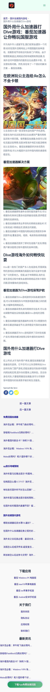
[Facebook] (6, 392)
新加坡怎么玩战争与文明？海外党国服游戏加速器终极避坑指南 (19, 555)
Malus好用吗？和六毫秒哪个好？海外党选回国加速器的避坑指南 (19, 456)
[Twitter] (11, 392)
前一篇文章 (25, 403)
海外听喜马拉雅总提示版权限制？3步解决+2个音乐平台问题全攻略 (19, 498)
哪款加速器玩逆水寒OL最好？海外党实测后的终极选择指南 (19, 523)
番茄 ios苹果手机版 (25, 590)
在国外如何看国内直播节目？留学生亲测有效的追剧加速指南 (19, 506)
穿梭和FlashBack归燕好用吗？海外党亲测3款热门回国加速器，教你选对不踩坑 (19, 432)
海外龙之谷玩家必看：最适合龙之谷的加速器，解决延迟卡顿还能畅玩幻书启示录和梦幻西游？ (19, 539)
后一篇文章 (25, 410)
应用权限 (25, 624)
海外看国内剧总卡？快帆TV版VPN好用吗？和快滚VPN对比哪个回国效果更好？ (19, 440)
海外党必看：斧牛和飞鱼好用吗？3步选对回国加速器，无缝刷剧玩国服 (19, 424)
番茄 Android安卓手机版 (25, 597)
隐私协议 (25, 618)
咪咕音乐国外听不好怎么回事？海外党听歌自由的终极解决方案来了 (19, 490)
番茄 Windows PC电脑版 (25, 578)
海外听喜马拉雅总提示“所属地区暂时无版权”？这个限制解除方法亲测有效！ (19, 474)
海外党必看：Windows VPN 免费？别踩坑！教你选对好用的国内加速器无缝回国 (19, 448)
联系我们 (25, 631)
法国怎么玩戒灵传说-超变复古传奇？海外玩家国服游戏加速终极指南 (19, 547)
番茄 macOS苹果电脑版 (25, 584)
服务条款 (25, 611)
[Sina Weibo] (16, 392)
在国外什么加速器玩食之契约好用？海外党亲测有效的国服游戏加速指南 (19, 531)
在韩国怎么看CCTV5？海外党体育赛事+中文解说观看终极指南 (19, 482)
